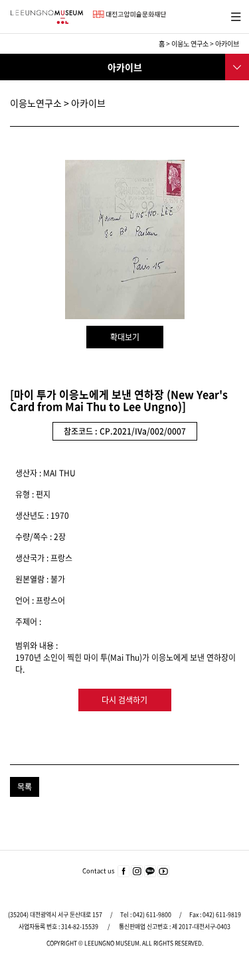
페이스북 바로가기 (123, 872)
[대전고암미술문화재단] (129, 14)
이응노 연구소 (189, 43)
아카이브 (227, 43)
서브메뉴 (236, 66)
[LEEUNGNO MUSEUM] (46, 17)
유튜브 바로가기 (163, 872)
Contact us (98, 870)
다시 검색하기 (124, 700)
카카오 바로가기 (150, 872)
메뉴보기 (233, 15)
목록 (24, 787)
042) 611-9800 (152, 914)
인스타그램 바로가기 (137, 872)
